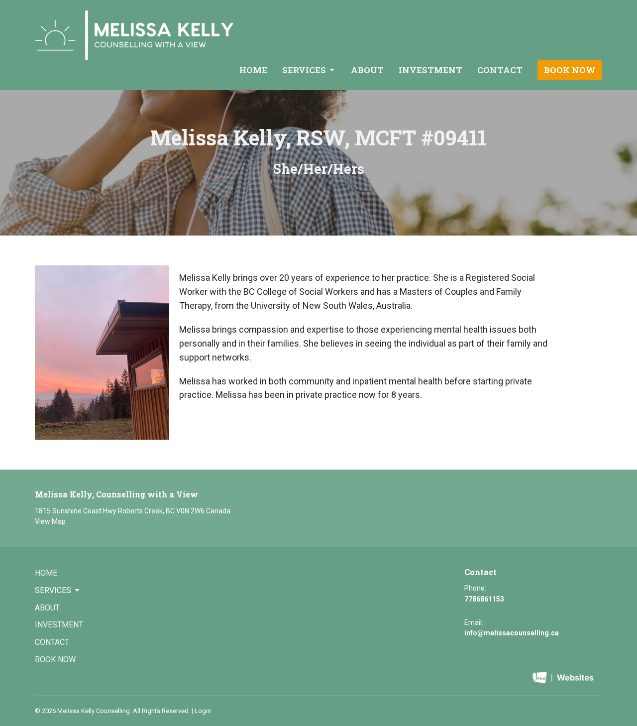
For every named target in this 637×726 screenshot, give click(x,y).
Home (253, 70)
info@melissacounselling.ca (511, 633)
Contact (500, 70)
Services (304, 70)
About (367, 70)
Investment (430, 70)
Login (203, 711)
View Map (50, 521)
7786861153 (484, 599)
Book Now (570, 70)
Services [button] (53, 590)
